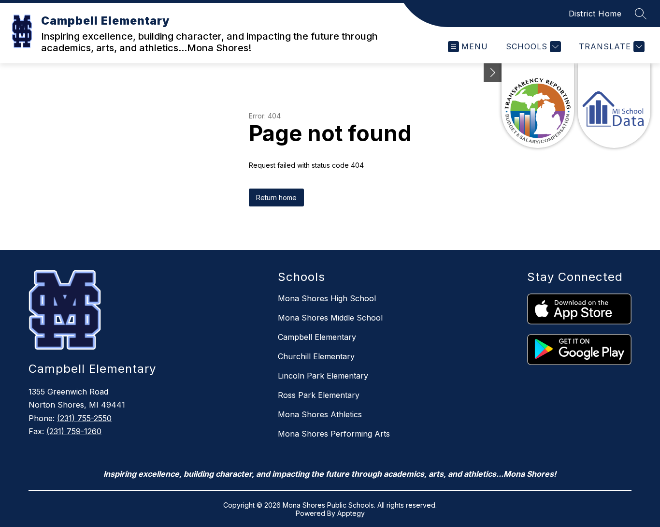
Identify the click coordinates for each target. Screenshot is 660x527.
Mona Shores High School (327, 298)
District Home (595, 13)
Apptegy (351, 513)
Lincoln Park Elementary (323, 376)
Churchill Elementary (316, 356)
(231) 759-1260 (73, 431)
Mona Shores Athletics (320, 414)
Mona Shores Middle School (330, 317)
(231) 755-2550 (84, 418)
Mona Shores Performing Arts (334, 434)
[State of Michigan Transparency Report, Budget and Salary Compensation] (538, 105)
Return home (276, 197)
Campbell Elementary (317, 337)
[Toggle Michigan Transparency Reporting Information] (493, 72)
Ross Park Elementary (318, 395)
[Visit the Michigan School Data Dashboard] (614, 105)
